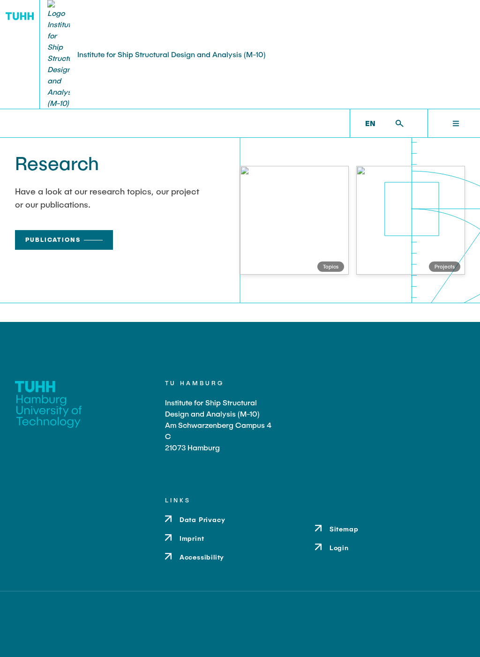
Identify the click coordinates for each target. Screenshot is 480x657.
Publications (53, 239)
